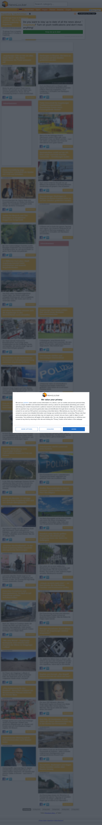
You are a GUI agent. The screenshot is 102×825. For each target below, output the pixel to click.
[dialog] (51, 412)
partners (26, 402)
